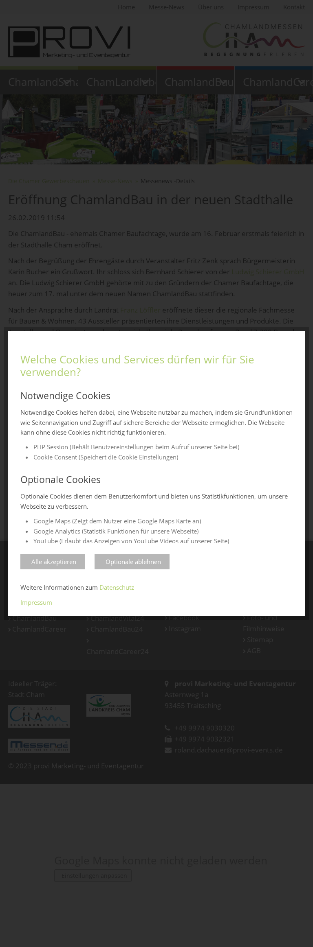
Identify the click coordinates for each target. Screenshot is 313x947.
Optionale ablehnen (133, 562)
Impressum (36, 602)
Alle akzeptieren (53, 562)
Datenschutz (116, 587)
